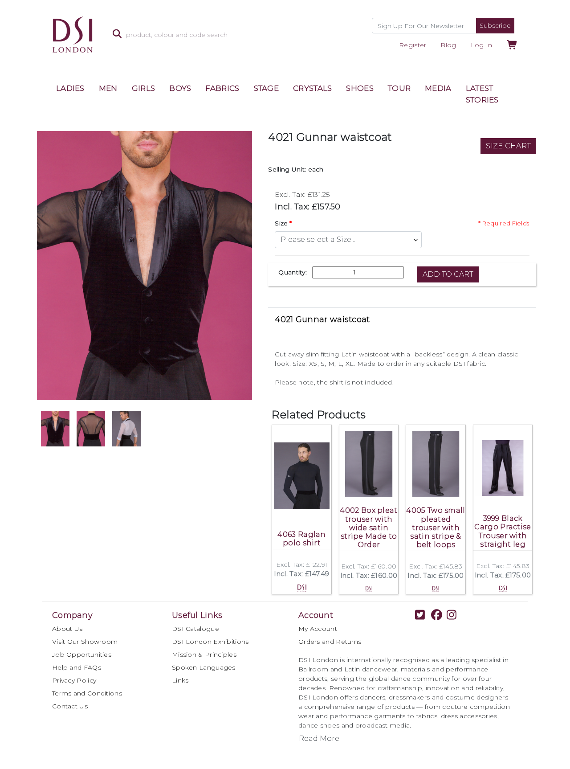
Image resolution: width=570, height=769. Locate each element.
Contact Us (70, 706)
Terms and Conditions (87, 693)
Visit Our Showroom (85, 642)
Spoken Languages (204, 667)
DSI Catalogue (195, 629)
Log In (482, 45)
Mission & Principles (204, 654)
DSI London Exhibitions (210, 642)
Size (281, 223)
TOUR (399, 88)
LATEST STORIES (482, 94)
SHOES (360, 88)
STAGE (266, 88)
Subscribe (495, 25)
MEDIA (438, 88)
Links (180, 680)
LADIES (70, 88)
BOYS (180, 88)
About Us (67, 629)
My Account (317, 629)
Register (412, 45)
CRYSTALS (312, 88)
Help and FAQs (76, 667)
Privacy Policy (74, 680)
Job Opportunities (81, 654)
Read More (319, 738)
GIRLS (143, 88)
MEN (108, 88)
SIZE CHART (508, 146)
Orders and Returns (329, 642)
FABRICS (222, 88)
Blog (448, 45)
